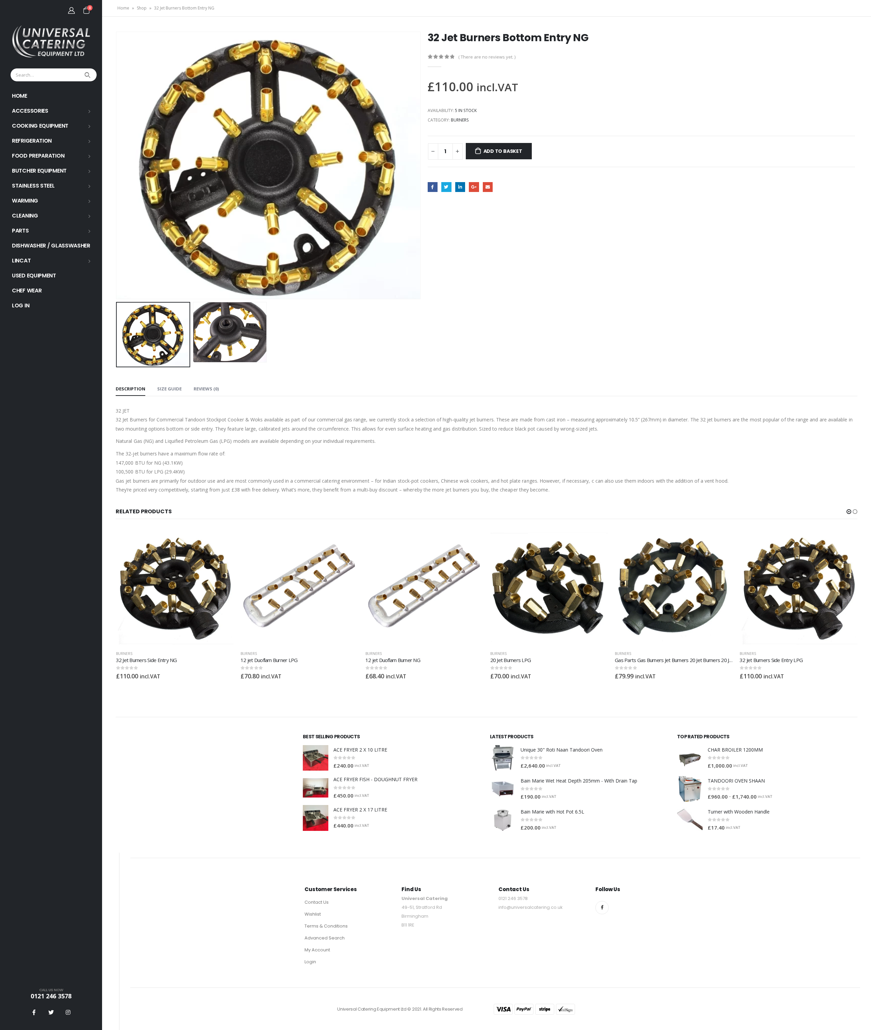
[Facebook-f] (601, 907)
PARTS (20, 231)
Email (488, 187)
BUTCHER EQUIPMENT (39, 171)
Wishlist (313, 914)
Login (310, 962)
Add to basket (502, 151)
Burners (460, 120)
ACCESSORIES (30, 111)
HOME (19, 96)
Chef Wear (27, 290)
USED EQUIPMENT (34, 275)
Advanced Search (325, 938)
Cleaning (25, 216)
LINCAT (21, 260)
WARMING (25, 201)
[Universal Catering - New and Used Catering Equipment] (51, 42)
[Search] (88, 74)
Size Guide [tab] (169, 389)
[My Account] (71, 10)
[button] (849, 512)
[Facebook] (34, 1012)
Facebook (433, 187)
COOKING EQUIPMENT (40, 126)
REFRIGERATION (32, 141)
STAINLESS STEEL (33, 186)
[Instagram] (68, 1012)
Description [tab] (130, 389)
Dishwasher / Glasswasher (51, 246)
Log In (20, 305)
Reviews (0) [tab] (206, 389)
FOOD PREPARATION (38, 156)
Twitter (446, 187)
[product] (175, 586)
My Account (317, 950)
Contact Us (317, 902)
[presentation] (117, 165)
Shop (142, 8)
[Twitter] (51, 1012)
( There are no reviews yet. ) (486, 57)
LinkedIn (460, 187)
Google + (474, 187)
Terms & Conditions (326, 926)
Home (123, 8)
